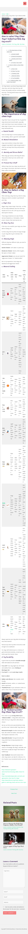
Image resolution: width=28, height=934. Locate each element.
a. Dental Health (15, 54)
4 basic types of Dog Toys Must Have (13, 847)
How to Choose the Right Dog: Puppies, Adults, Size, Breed (13, 824)
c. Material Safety (15, 75)
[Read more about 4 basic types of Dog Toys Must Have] (14, 838)
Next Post (14, 793)
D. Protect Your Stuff (16, 62)
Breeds (14, 827)
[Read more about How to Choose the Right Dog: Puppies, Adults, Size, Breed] (14, 813)
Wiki (18, 44)
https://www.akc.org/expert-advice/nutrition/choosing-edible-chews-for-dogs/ (13, 772)
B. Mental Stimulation (16, 56)
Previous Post (14, 789)
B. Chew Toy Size (15, 71)
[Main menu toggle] (24, 3)
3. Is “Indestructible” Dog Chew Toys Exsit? (14, 81)
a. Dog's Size (14, 69)
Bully (3, 503)
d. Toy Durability (15, 78)
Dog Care (18, 827)
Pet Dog (14, 44)
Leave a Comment (6, 44)
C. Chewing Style (15, 73)
